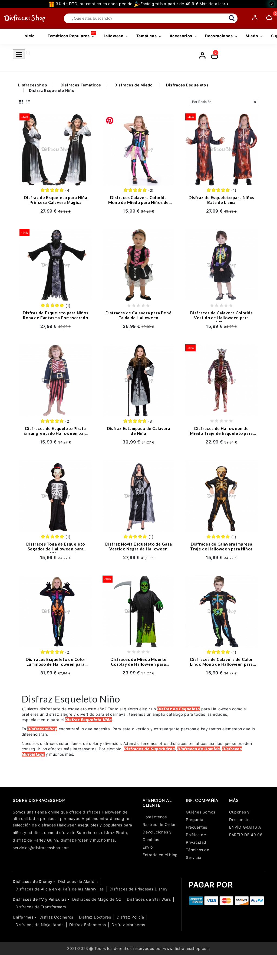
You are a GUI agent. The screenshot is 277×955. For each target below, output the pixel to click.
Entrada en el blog (160, 854)
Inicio (29, 35)
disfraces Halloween (102, 812)
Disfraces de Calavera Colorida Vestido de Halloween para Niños (221, 317)
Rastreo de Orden (160, 824)
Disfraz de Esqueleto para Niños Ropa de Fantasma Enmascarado (55, 315)
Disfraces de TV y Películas (40, 899)
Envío (148, 847)
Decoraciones (219, 35)
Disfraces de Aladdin (78, 881)
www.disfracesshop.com (186, 948)
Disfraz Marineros (128, 924)
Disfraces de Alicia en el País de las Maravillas (59, 889)
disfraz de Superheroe (77, 832)
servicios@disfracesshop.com (41, 847)
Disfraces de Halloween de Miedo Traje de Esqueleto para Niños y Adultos (221, 433)
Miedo (252, 35)
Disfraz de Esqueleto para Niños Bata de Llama (221, 200)
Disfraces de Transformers (40, 906)
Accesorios (181, 35)
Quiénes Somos (200, 812)
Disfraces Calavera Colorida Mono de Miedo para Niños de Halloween (138, 202)
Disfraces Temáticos (81, 85)
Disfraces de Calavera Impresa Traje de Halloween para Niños (221, 546)
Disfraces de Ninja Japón (39, 924)
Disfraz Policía (130, 917)
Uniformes (23, 917)
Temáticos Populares (69, 35)
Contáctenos (155, 817)
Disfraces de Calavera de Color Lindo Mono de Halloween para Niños (221, 664)
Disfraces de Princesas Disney (138, 889)
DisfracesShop (32, 85)
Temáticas (146, 35)
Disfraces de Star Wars (149, 899)
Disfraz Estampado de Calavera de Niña (138, 431)
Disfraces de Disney (32, 881)
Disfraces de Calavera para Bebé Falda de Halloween (138, 315)
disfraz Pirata (114, 832)
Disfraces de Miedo (133, 85)
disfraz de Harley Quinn (35, 840)
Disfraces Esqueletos (187, 85)
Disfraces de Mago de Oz (96, 899)
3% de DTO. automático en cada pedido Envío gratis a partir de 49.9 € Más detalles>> (142, 3)
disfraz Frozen (74, 840)
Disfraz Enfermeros (87, 924)
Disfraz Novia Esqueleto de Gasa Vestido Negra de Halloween (138, 546)
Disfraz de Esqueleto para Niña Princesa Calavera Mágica (55, 200)
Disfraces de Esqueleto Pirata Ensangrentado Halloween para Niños (56, 433)
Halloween (113, 35)
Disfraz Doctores (95, 917)
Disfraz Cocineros (56, 917)
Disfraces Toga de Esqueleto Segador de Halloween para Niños (55, 549)
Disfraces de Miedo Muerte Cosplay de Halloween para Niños (138, 664)
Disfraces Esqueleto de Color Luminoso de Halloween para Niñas (55, 664)
